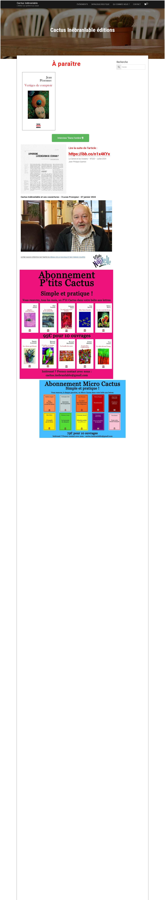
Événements (82, 4)
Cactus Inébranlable (27, 3)
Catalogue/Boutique (100, 4)
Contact (137, 4)
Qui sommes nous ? (121, 4)
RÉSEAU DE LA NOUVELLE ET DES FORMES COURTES (67, 257)
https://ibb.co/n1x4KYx (89, 154)
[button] (70, 138)
